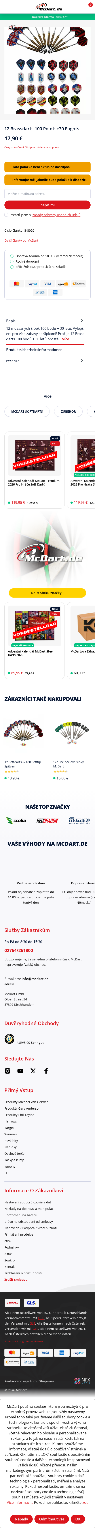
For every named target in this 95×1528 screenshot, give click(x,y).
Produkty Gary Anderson (22, 1108)
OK (77, 1519)
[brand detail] (37, 820)
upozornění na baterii (20, 1215)
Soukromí (11, 1260)
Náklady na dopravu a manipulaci (29, 1209)
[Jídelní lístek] (6, 6)
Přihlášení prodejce (18, 1234)
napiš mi (47, 205)
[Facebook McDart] (46, 1072)
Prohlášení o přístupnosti (23, 1273)
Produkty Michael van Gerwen (26, 1102)
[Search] (16, 7)
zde (85, 1502)
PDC (7, 1173)
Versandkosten (34, 1341)
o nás (8, 1254)
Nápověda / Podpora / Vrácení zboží (30, 1228)
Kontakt (10, 1267)
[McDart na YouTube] (20, 1072)
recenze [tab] (12, 360)
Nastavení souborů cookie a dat (27, 1202)
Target (9, 1128)
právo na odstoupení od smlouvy (28, 1221)
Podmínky (11, 1247)
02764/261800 (18, 950)
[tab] (45, 329)
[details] (16, 26)
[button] (78, 6)
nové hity (11, 1140)
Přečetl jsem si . (46, 215)
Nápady (21, 1519)
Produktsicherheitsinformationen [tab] (34, 349)
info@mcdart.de (35, 978)
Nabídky (10, 1147)
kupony (9, 1166)
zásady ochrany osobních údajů (56, 215)
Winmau (10, 1134)
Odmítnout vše (51, 1519)
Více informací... (20, 1502)
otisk (7, 1241)
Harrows (10, 1121)
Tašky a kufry (14, 1160)
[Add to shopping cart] (58, 503)
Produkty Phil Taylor (19, 1115)
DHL (41, 1318)
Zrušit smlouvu (15, 1279)
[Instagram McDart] (7, 1072)
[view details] (35, 470)
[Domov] (49, 7)
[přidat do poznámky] (89, 130)
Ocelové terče (14, 1153)
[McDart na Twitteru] (33, 1072)
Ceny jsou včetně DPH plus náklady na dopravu (31, 147)
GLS (32, 1323)
